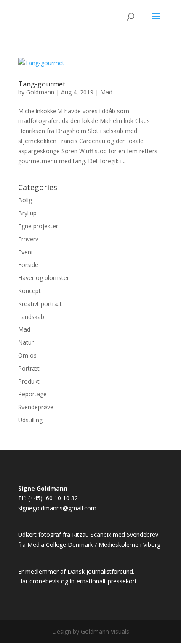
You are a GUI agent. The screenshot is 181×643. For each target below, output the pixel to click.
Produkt (29, 381)
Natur (26, 342)
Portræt (29, 368)
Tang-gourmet (41, 84)
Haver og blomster (43, 278)
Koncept (29, 291)
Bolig (25, 200)
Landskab (31, 317)
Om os (27, 355)
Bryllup (27, 213)
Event (25, 252)
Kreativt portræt (40, 304)
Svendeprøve (35, 407)
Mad (106, 92)
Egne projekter (38, 226)
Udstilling (30, 420)
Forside (28, 265)
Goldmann (40, 92)
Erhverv (28, 239)
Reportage (32, 394)
